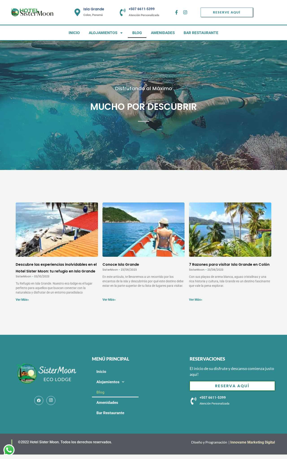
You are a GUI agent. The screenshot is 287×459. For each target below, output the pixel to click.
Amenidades (163, 32)
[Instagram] (50, 400)
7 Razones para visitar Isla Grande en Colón (229, 264)
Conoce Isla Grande (120, 264)
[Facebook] (38, 400)
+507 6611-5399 (142, 9)
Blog (137, 32)
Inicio (74, 32)
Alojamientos (103, 32)
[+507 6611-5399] (122, 12)
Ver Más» (22, 299)
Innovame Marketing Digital (253, 442)
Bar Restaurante (201, 32)
